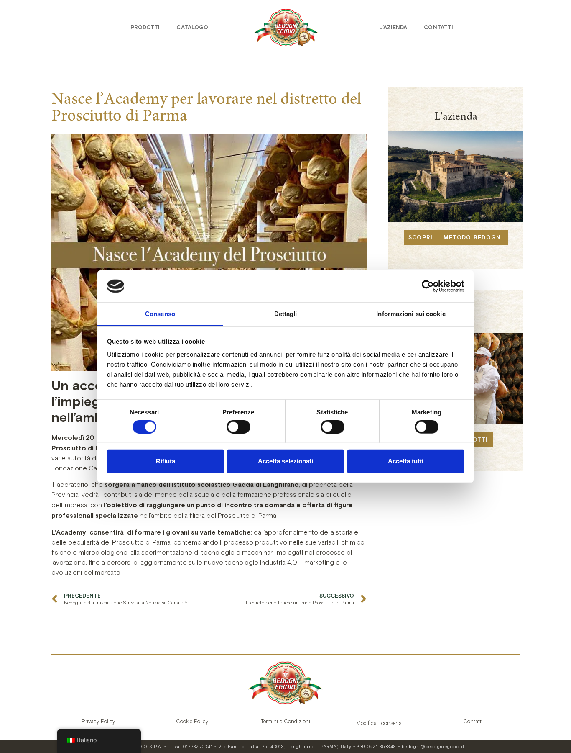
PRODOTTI (145, 27)
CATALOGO (192, 27)
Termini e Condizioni (285, 721)
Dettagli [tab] (285, 313)
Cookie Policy (192, 721)
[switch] (238, 426)
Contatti (438, 27)
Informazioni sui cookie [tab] (410, 313)
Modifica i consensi (379, 723)
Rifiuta (165, 461)
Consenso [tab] (160, 313)
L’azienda (393, 27)
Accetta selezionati (285, 461)
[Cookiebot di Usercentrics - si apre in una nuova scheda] (427, 286)
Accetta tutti (405, 461)
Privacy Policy (98, 721)
